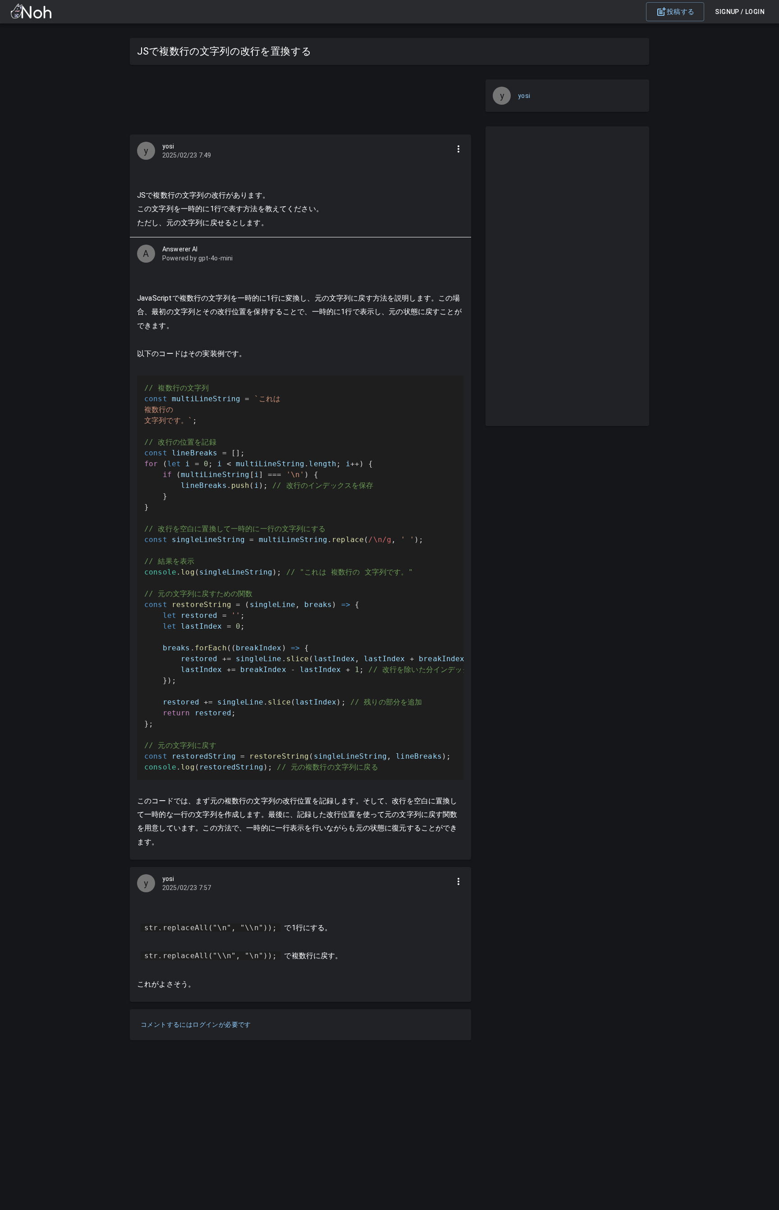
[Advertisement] (300, 99)
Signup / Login (740, 11)
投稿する (681, 12)
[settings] (458, 149)
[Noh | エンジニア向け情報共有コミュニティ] (31, 16)
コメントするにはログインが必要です (196, 1024)
